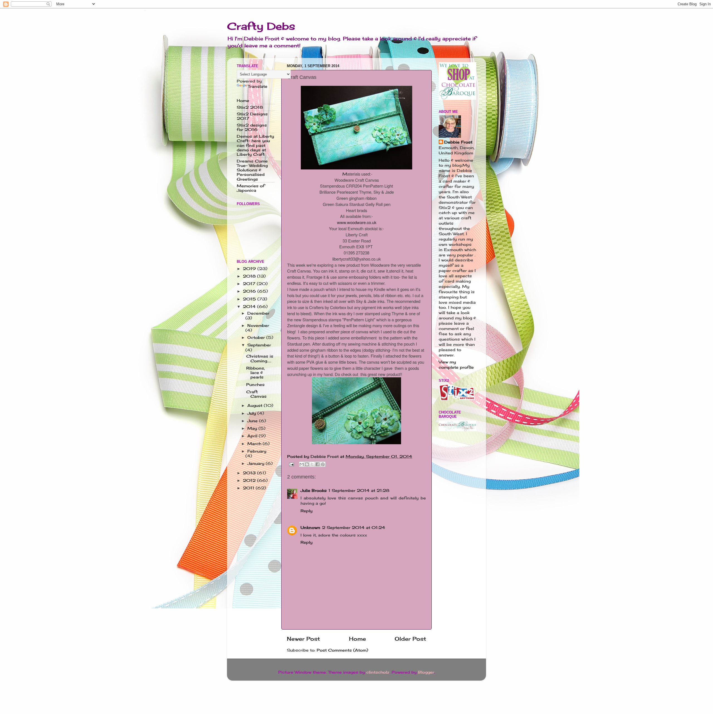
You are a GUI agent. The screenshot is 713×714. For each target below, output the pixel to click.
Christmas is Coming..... (259, 358)
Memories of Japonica (251, 188)
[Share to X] (312, 464)
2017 (250, 283)
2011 (249, 488)
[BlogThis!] (307, 464)
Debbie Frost (458, 142)
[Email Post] (291, 464)
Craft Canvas (256, 394)
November (258, 325)
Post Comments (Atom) (342, 650)
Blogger (426, 672)
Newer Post (303, 638)
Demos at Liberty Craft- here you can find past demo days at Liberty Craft (255, 145)
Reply (306, 511)
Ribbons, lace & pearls (255, 372)
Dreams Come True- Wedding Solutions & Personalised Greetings (252, 170)
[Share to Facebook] (317, 464)
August (255, 405)
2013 (250, 473)
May (252, 428)
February (256, 451)
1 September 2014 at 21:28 (358, 490)
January (256, 463)
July (252, 413)
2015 (250, 299)
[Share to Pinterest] (323, 464)
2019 (250, 268)
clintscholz (377, 672)
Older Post (410, 638)
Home (357, 638)
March (255, 443)
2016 (250, 291)
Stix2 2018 (250, 107)
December (258, 313)
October (256, 337)
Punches (255, 384)
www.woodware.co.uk (356, 222)
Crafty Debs (261, 26)
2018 (250, 276)
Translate (257, 86)
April (253, 436)
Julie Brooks (314, 490)
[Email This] (301, 464)
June (253, 421)
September (259, 345)
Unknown (310, 527)
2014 (250, 306)
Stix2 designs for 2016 (252, 127)
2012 (250, 480)
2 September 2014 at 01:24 (353, 527)
